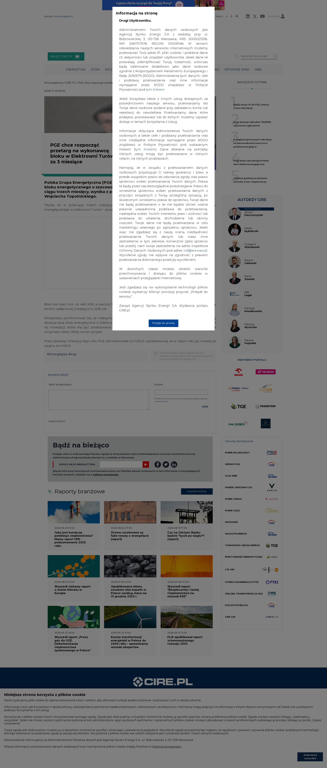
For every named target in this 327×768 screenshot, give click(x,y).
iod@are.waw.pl (195, 250)
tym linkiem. (155, 89)
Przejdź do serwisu (163, 323)
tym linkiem (145, 149)
